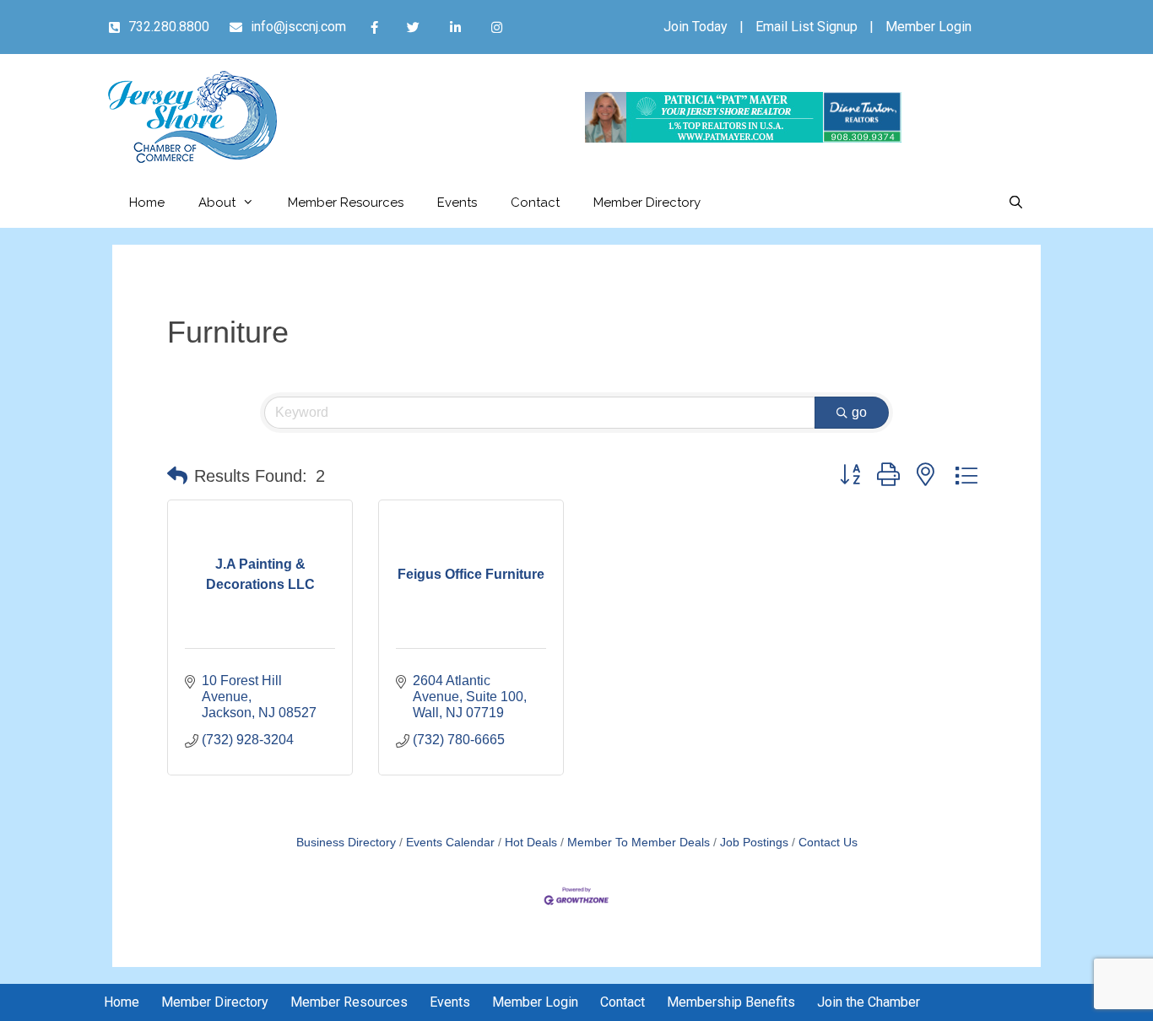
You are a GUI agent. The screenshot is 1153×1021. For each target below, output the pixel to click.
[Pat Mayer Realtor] (743, 138)
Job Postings (754, 842)
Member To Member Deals (638, 842)
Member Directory (647, 202)
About (216, 202)
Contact (535, 202)
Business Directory (346, 842)
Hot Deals (531, 842)
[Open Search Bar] (1016, 202)
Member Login (928, 27)
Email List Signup (806, 27)
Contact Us (828, 842)
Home (147, 202)
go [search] (859, 412)
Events (457, 202)
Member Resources (345, 202)
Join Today (695, 27)
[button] (177, 476)
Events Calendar (450, 842)
